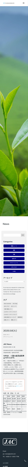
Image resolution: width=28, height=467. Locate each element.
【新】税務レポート (8, 309)
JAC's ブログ (6, 306)
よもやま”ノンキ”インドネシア (10, 314)
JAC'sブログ (14, 267)
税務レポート (14, 320)
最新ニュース (14, 246)
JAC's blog (15, 303)
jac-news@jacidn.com (9, 454)
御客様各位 (20, 317)
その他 (14, 271)
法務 (14, 254)
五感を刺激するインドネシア (10, 317)
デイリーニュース (14, 262)
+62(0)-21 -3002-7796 (12, 456)
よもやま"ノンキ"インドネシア (10, 311)
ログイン (18, 386)
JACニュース (13, 306)
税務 (14, 250)
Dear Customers (7, 303)
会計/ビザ (14, 258)
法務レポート (7, 320)
